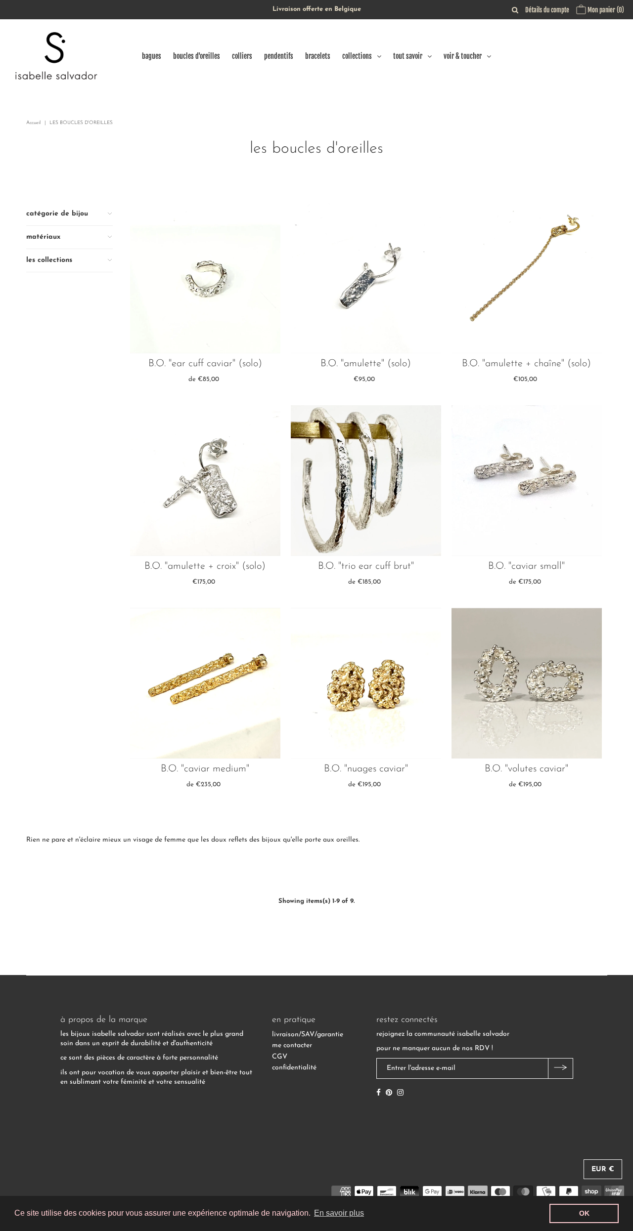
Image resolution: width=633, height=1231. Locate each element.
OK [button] (584, 1213)
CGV (279, 1057)
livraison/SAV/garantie (307, 1034)
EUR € (602, 1169)
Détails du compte (547, 10)
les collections (49, 260)
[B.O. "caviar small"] (527, 480)
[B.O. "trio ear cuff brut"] (366, 480)
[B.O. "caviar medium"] (205, 683)
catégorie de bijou (57, 213)
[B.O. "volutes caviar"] (527, 683)
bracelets (317, 56)
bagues (151, 56)
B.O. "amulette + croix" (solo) (205, 566)
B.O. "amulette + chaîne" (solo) (526, 364)
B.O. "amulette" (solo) (365, 364)
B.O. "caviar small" (526, 566)
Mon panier (605, 10)
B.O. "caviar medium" (205, 769)
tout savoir (407, 56)
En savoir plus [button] (339, 1213)
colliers (242, 56)
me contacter (292, 1045)
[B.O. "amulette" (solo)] (366, 278)
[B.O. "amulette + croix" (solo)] (205, 480)
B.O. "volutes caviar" (526, 769)
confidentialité (294, 1067)
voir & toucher (463, 56)
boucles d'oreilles (196, 56)
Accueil (33, 123)
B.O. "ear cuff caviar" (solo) (205, 364)
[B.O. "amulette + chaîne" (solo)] (527, 278)
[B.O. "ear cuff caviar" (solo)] (205, 278)
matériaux (43, 237)
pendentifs (278, 56)
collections (357, 56)
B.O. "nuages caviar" (366, 769)
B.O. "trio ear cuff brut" (366, 566)
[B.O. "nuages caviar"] (366, 683)
